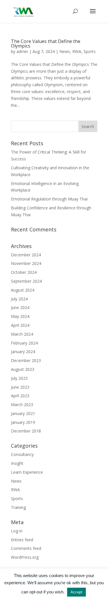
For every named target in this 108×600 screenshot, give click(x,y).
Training (18, 507)
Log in (16, 531)
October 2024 (24, 272)
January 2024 (23, 351)
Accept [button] (76, 592)
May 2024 (20, 316)
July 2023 (19, 378)
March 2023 (22, 404)
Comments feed (26, 548)
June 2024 (20, 307)
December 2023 (26, 360)
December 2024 (26, 254)
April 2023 (20, 395)
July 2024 (19, 299)
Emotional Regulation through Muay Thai (49, 199)
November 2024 (26, 263)
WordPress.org (25, 557)
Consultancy (22, 454)
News (64, 51)
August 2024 (22, 290)
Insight (17, 463)
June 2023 (20, 387)
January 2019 (23, 422)
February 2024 (24, 343)
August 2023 (22, 369)
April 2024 (20, 325)
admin (22, 51)
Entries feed (22, 539)
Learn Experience (27, 472)
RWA (76, 51)
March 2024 (22, 334)
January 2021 (23, 413)
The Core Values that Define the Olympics (45, 43)
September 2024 (26, 281)
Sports (90, 51)
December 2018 (26, 431)
